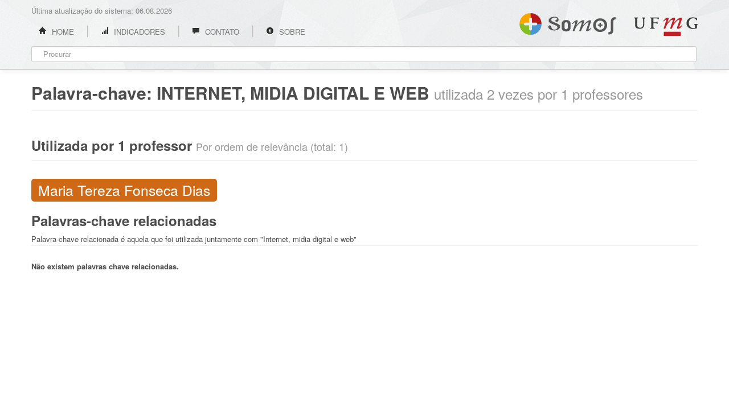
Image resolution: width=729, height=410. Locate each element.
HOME (62, 31)
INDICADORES (138, 31)
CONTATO (221, 31)
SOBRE (291, 31)
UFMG (666, 26)
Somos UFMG (567, 22)
